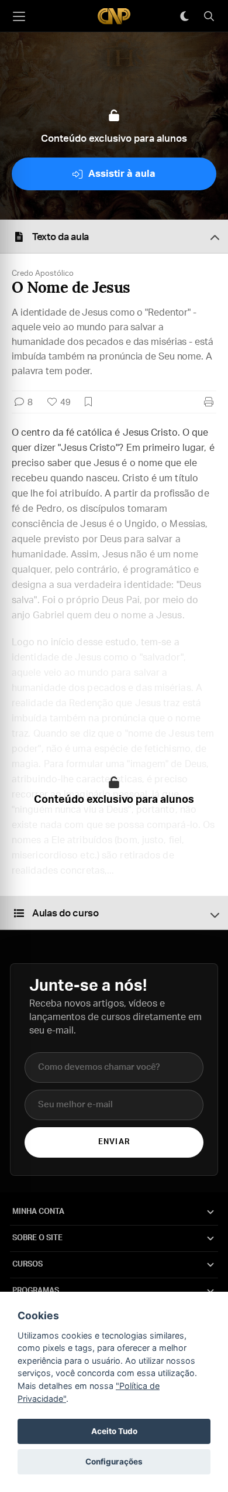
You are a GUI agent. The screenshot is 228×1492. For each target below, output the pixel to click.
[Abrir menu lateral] (19, 16)
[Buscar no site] (209, 16)
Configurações (114, 1461)
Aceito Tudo (114, 1431)
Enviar (113, 1142)
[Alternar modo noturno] (184, 16)
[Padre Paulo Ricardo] (114, 16)
